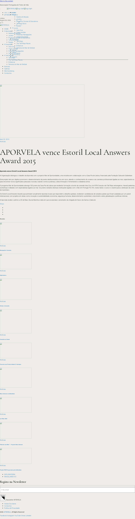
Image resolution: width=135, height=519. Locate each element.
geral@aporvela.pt (10, 15)
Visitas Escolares (10, 504)
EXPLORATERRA (9, 474)
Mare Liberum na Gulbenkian (7, 394)
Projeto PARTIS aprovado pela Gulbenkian (10, 470)
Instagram (10, 516)
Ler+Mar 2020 (3, 418)
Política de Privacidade (12, 508)
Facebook (3, 516)
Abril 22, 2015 (4, 139)
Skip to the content (6, 1)
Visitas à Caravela (4, 306)
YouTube (18, 516)
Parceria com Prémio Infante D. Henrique (10, 364)
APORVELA (7, 512)
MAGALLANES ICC (10, 477)
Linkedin (28, 516)
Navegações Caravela (5, 250)
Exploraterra (3, 275)
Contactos (7, 506)
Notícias (3, 141)
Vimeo (23, 516)
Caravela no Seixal (5, 339)
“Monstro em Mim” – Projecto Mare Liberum (11, 444)
